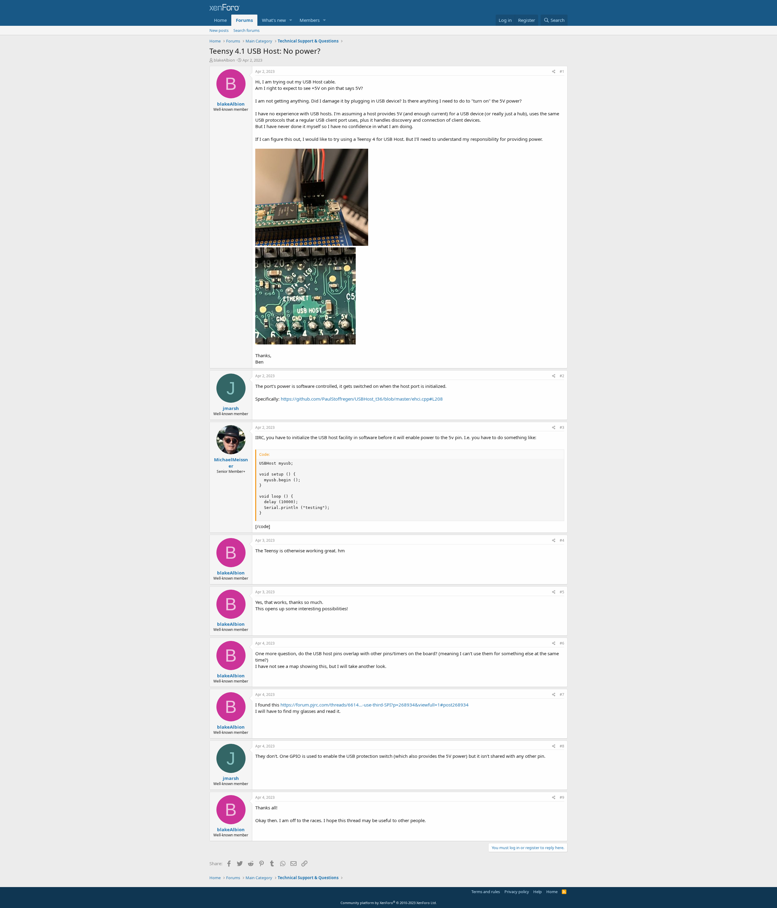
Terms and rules (485, 891)
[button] (291, 20)
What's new (274, 20)
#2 (562, 375)
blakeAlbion (224, 60)
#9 (562, 797)
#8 (562, 746)
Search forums (246, 30)
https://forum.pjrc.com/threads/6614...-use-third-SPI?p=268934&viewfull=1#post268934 (374, 705)
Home (220, 20)
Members (310, 20)
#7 (562, 694)
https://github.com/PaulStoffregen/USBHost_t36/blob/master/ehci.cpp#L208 (362, 399)
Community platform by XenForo (389, 902)
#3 (562, 427)
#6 (562, 643)
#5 (562, 592)
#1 (562, 71)
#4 (562, 540)
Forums (244, 20)
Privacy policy (516, 891)
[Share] (554, 71)
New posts (219, 30)
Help (537, 891)
